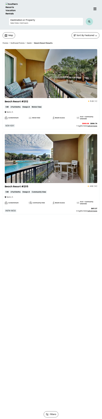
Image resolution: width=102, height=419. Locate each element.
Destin (29, 43)
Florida (5, 43)
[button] (46, 21)
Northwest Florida (18, 43)
